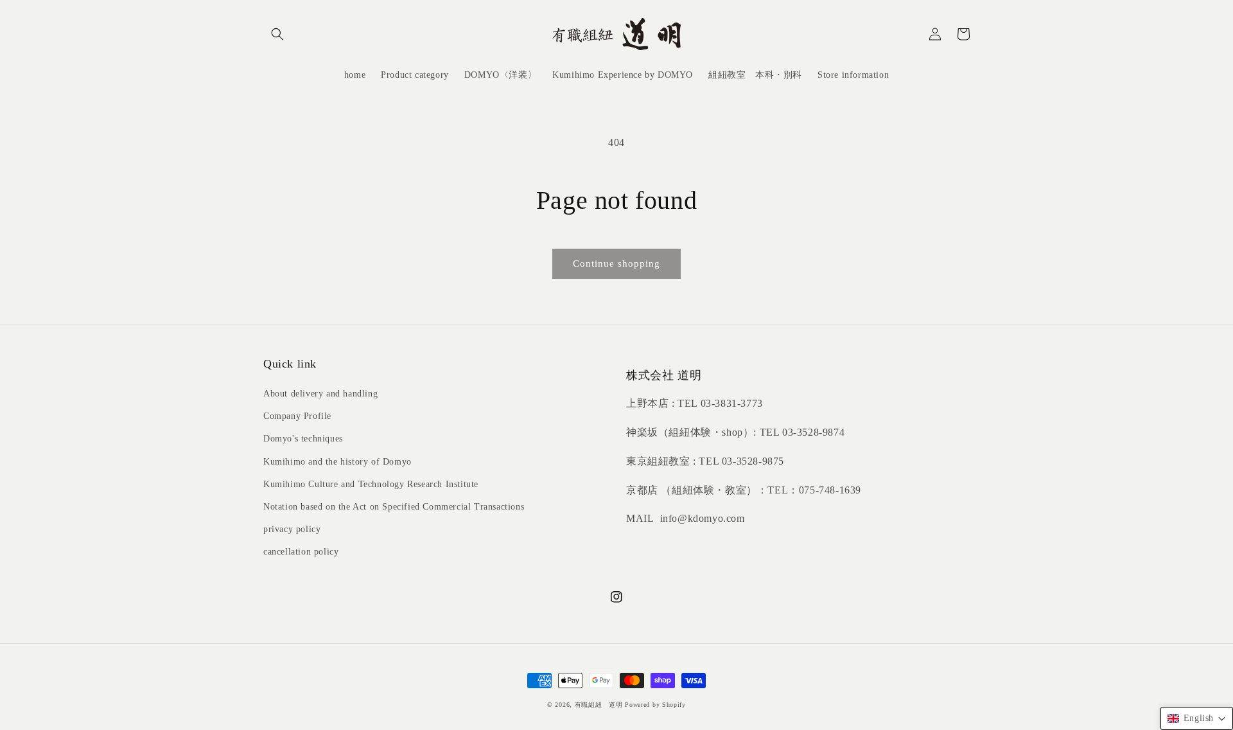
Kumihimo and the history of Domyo (337, 462)
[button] (277, 34)
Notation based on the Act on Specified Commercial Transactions (393, 507)
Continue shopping (616, 263)
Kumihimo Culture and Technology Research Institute (370, 484)
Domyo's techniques (303, 438)
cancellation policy (300, 551)
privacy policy (291, 529)
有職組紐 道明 (599, 704)
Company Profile (297, 416)
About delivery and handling (320, 393)
